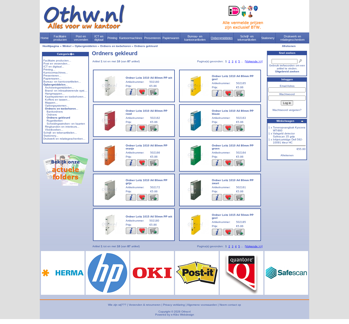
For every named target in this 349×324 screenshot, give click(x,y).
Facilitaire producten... (57, 60)
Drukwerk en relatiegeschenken (292, 38)
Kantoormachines (130, 38)
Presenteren (152, 38)
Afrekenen (289, 46)
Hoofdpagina (51, 46)
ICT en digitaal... (53, 66)
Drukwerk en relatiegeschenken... (64, 138)
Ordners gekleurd (146, 46)
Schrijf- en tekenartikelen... (60, 132)
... (55, 84)
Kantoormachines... (55, 72)
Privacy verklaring (174, 304)
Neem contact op (230, 304)
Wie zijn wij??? (117, 304)
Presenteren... (52, 75)
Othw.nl (186, 311)
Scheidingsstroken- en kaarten (66, 123)
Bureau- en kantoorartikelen (195, 38)
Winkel (66, 46)
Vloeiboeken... (54, 129)
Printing (112, 38)
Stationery (268, 38)
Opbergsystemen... (57, 105)
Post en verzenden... (56, 63)
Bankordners (55, 111)
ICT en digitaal (98, 38)
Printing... (49, 69)
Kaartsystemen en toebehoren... (65, 96)
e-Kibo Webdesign (182, 314)
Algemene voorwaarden (202, 304)
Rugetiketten (55, 120)
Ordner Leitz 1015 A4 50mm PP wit (149, 216)
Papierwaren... (52, 78)
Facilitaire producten (60, 38)
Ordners (52, 114)
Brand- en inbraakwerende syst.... (66, 90)
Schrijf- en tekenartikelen (246, 38)
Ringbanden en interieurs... (62, 126)
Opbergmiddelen (222, 38)
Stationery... (50, 135)
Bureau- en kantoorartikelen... (62, 81)
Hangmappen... (55, 93)
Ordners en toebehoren (115, 46)
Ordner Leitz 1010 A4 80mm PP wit (149, 77)
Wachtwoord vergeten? (287, 109)
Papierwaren (171, 38)
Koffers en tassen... (57, 99)
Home (45, 38)
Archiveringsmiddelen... (59, 87)
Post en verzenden (81, 38)
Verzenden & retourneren (145, 304)
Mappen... (51, 102)
